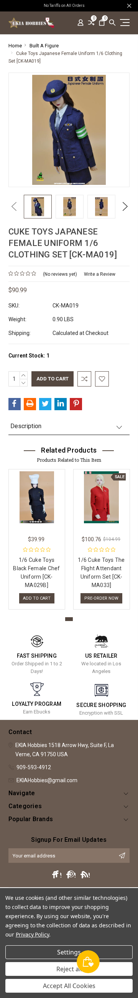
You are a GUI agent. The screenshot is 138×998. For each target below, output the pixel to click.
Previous (12, 206)
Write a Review (99, 274)
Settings (69, 952)
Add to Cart (37, 598)
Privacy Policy (32, 934)
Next (123, 206)
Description (25, 426)
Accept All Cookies (69, 986)
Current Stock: (28, 356)
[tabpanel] (36, 537)
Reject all (69, 969)
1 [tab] (69, 619)
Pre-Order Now (101, 598)
